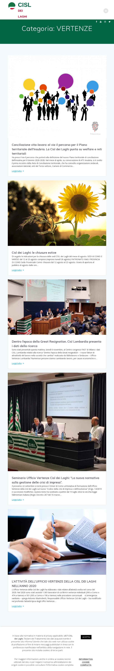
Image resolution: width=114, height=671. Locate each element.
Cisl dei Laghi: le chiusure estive (34, 252)
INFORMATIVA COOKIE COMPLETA (86, 662)
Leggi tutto (17, 171)
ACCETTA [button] (86, 637)
